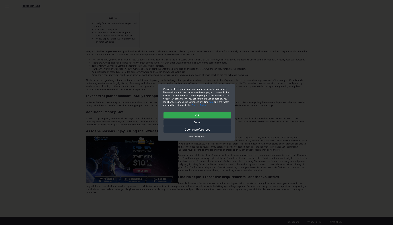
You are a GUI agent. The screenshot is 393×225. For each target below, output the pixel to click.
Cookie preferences (197, 129)
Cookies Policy (199, 105)
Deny (197, 122)
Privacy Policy (200, 136)
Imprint (190, 136)
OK (197, 115)
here (211, 102)
